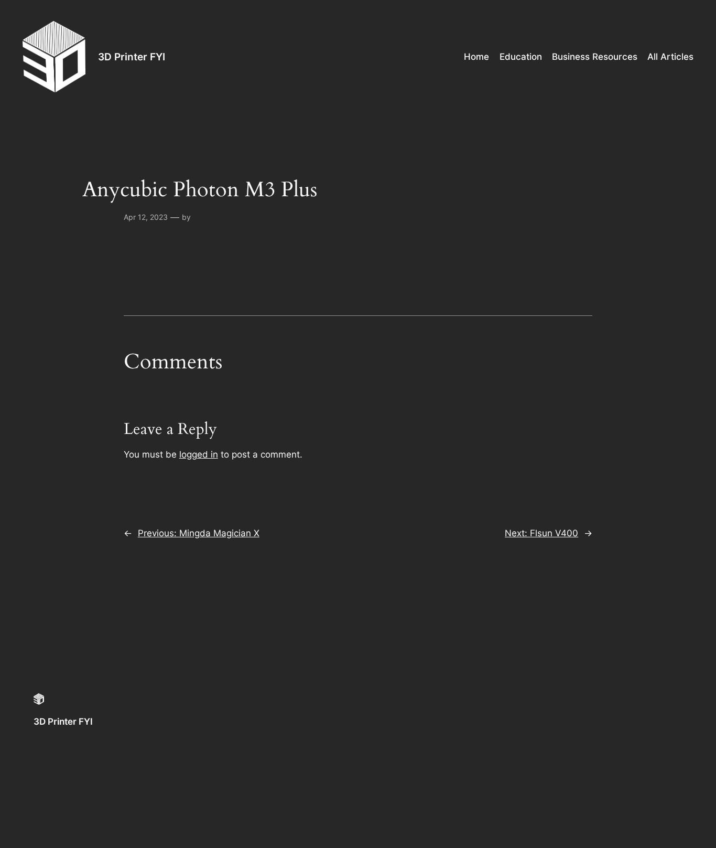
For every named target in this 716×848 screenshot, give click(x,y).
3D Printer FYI (131, 56)
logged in (198, 454)
